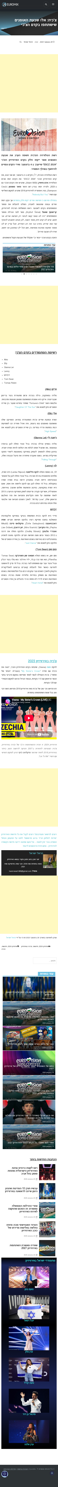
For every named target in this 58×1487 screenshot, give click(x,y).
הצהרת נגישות (22, 1469)
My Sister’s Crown (31, 671)
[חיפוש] (46, 4)
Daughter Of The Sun (25, 407)
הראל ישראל (28, 42)
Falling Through (49, 460)
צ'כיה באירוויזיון (26, 946)
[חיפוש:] (45, 961)
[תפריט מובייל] (53, 4)
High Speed (50, 431)
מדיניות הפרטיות (10, 1469)
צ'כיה (3, 949)
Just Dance (31, 543)
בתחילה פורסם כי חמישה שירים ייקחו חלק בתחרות (35, 200)
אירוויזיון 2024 (44, 946)
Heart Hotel (37, 583)
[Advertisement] (29, 83)
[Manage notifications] (52, 1473)
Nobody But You (40, 195)
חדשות (35, 946)
